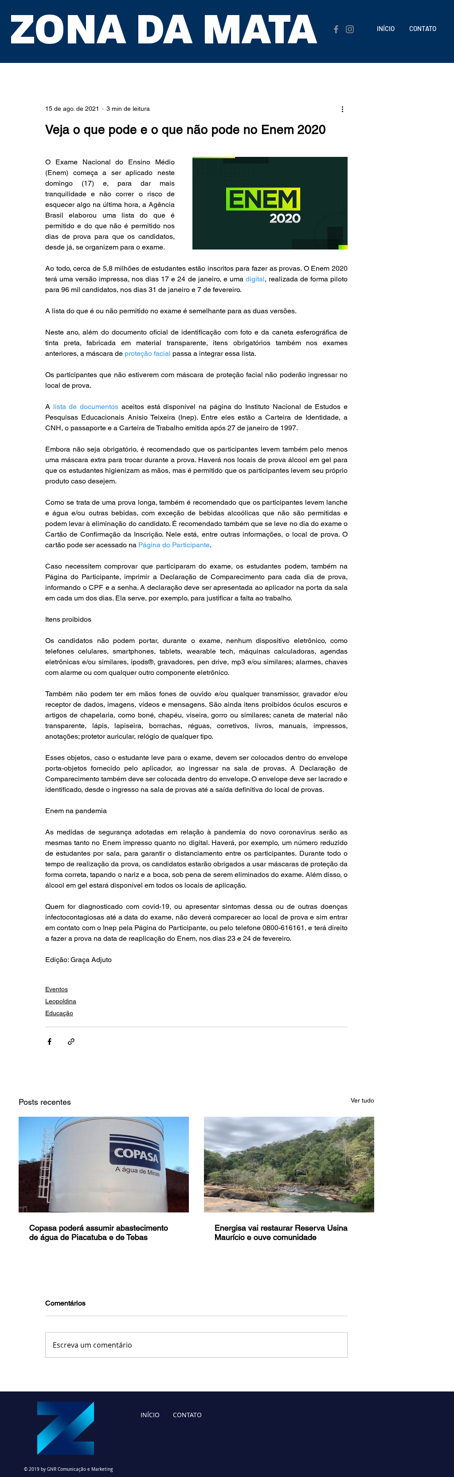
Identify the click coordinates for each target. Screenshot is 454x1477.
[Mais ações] (342, 108)
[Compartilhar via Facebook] (49, 1041)
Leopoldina (60, 1001)
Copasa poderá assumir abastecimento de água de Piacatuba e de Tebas (98, 1232)
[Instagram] (349, 29)
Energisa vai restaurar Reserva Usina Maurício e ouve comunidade (281, 1232)
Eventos (56, 989)
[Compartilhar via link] (71, 1041)
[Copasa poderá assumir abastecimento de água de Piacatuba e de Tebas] (104, 1164)
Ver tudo (362, 1100)
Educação (59, 1013)
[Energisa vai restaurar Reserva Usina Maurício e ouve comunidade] (289, 1164)
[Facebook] (336, 29)
